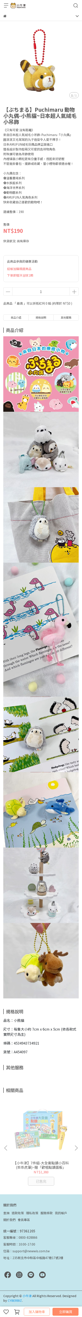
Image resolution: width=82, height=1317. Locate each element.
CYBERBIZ (15, 1300)
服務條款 (46, 1213)
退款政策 (18, 1213)
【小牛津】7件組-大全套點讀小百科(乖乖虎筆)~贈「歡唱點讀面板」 (41, 1165)
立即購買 (65, 1311)
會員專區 (24, 1220)
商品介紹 (16, 317)
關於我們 (9, 1220)
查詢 (6, 1213)
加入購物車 (37, 1311)
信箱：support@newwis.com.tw (26, 1251)
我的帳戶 (61, 1213)
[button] (76, 1148)
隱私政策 (32, 1213)
